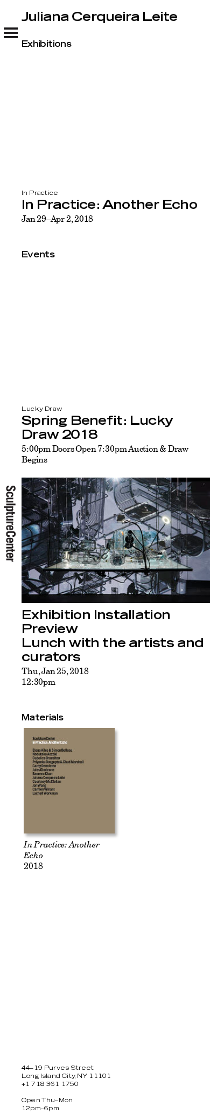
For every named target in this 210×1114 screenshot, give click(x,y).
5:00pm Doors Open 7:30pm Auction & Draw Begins (105, 454)
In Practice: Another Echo (109, 205)
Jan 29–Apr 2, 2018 (57, 219)
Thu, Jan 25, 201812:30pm (55, 676)
